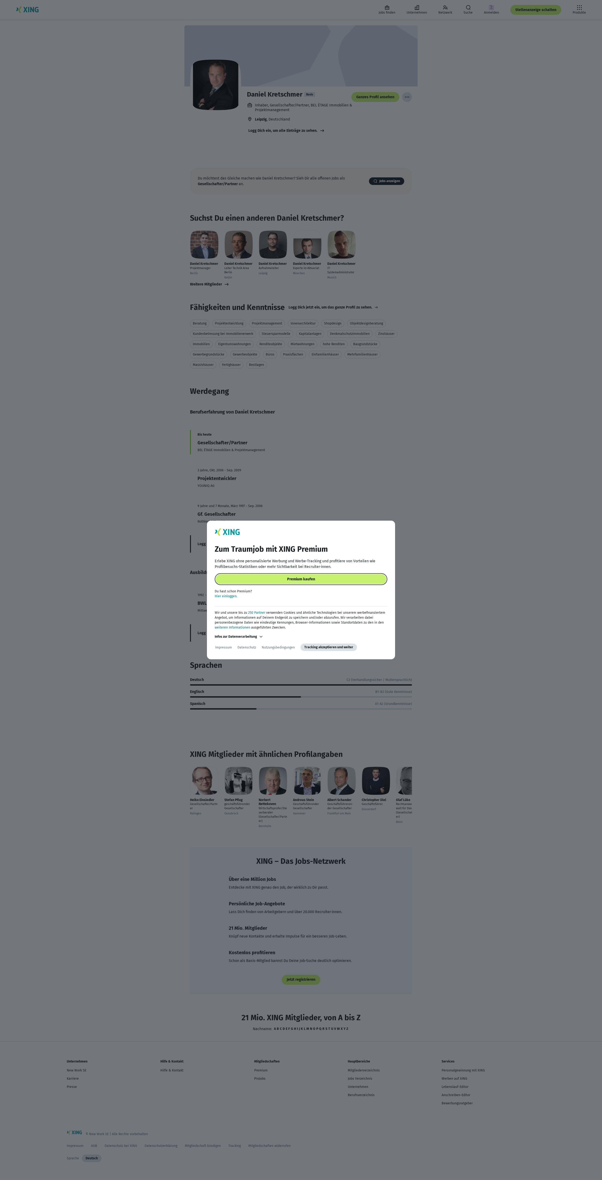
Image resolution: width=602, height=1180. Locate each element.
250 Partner (256, 613)
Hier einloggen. (226, 596)
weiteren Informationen (232, 627)
